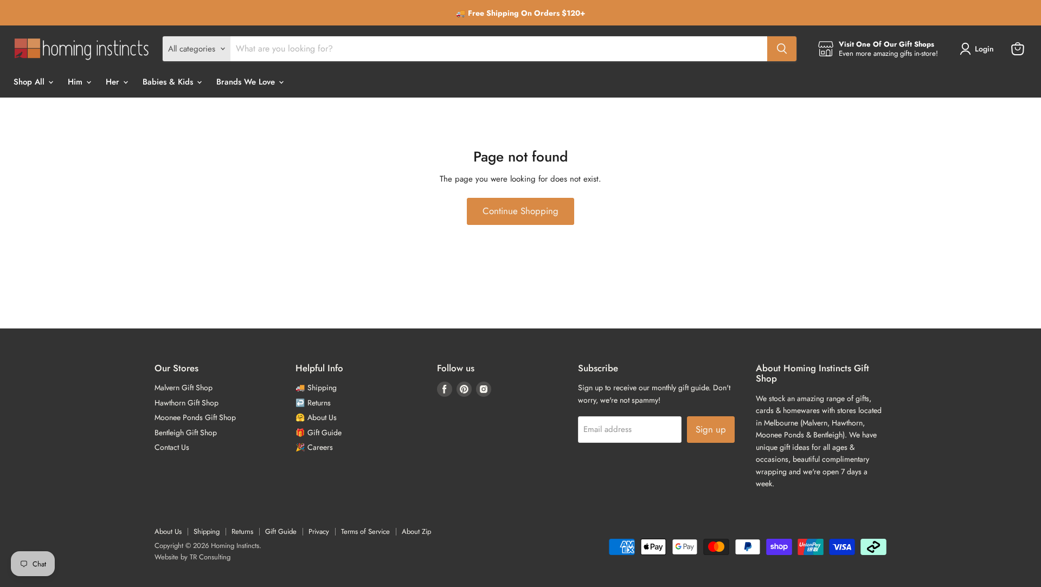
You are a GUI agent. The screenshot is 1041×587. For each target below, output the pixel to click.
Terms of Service (365, 531)
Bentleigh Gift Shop (186, 432)
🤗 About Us (316, 417)
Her (114, 82)
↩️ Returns (313, 402)
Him (76, 82)
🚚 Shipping (316, 387)
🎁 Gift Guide (318, 432)
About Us (168, 531)
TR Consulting (210, 557)
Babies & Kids (169, 82)
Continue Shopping (520, 210)
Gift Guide (281, 531)
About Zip (416, 531)
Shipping (207, 531)
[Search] (781, 48)
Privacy (319, 531)
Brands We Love (247, 82)
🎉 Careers (314, 447)
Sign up (711, 429)
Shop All (30, 82)
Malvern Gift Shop (184, 387)
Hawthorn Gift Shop (187, 402)
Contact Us (172, 447)
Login (984, 48)
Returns (242, 531)
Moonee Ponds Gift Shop (195, 417)
